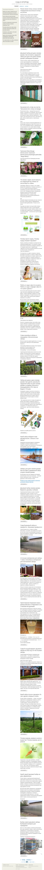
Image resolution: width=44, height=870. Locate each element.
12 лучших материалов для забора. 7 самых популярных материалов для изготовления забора (31, 559)
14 (33, 862)
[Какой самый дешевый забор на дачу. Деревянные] (31, 808)
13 (32, 862)
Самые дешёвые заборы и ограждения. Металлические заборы (29, 337)
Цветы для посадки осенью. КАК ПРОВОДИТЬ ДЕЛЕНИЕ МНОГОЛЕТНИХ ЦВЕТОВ (9, 37)
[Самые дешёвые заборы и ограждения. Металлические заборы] (31, 367)
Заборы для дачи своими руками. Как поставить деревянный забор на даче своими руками (30, 470)
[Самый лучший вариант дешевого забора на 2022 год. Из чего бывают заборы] (31, 673)
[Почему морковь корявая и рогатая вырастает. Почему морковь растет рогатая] (31, 751)
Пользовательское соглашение (23, 864)
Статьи (26, 6)
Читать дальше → (24, 103)
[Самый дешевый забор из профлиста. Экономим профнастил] (31, 544)
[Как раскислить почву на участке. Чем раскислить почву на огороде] (31, 138)
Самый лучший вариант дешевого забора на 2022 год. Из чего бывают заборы (31, 650)
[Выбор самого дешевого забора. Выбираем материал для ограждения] (31, 846)
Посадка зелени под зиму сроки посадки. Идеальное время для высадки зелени (9, 28)
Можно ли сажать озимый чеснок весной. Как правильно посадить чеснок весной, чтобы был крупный (10, 13)
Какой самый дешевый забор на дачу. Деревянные (30, 775)
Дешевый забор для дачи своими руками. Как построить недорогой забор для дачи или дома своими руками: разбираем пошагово (30, 55)
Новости (21, 6)
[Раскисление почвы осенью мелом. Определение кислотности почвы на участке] (31, 39)
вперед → (29, 860)
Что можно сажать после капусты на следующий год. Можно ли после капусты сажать (30, 181)
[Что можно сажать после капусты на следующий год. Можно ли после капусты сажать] (31, 224)
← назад (22, 860)
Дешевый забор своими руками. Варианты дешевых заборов (30, 489)
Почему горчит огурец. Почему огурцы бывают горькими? (29, 240)
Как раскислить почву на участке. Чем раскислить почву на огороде (30, 108)
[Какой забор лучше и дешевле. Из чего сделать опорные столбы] (31, 722)
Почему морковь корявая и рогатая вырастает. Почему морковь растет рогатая (31, 740)
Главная (16, 6)
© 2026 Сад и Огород (6, 864)
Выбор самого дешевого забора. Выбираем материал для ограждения (30, 823)
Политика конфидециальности (20, 866)
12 (30, 862)
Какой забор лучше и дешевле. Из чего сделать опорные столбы (30, 695)
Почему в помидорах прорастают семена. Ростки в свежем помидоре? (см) (10, 24)
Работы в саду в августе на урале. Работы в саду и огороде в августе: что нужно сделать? (30, 286)
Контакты (17, 864)
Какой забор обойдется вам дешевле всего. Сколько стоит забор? (29, 438)
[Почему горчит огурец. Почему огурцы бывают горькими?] (31, 273)
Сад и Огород (22, 2)
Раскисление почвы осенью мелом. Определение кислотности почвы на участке (31, 10)
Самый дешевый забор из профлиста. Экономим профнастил (31, 526)
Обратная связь (31, 864)
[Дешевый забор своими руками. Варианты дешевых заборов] (31, 513)
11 (28, 862)
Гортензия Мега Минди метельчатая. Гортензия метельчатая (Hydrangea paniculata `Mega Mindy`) (30, 153)
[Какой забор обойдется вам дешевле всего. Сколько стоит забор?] (31, 456)
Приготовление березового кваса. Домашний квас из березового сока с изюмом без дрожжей (31, 604)
